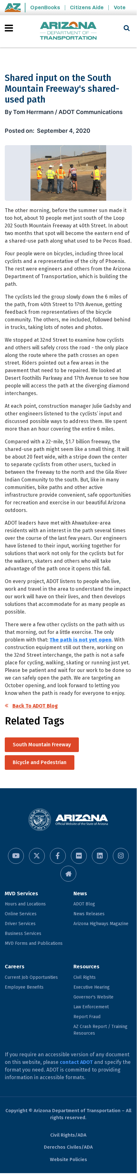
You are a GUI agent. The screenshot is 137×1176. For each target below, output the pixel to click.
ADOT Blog (84, 904)
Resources (86, 966)
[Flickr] (79, 856)
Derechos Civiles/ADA (68, 1147)
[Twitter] (37, 856)
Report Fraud (86, 1016)
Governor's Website (93, 997)
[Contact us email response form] (68, 874)
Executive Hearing (91, 987)
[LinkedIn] (100, 856)
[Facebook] (58, 856)
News (80, 893)
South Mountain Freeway (42, 745)
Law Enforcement (91, 1007)
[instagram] (121, 856)
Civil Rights (84, 977)
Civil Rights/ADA (68, 1135)
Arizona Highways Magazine (100, 923)
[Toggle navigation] (9, 28)
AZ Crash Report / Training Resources (100, 1030)
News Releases (89, 914)
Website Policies (68, 1159)
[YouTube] (16, 856)
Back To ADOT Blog (35, 706)
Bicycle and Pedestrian (39, 762)
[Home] (68, 31)
